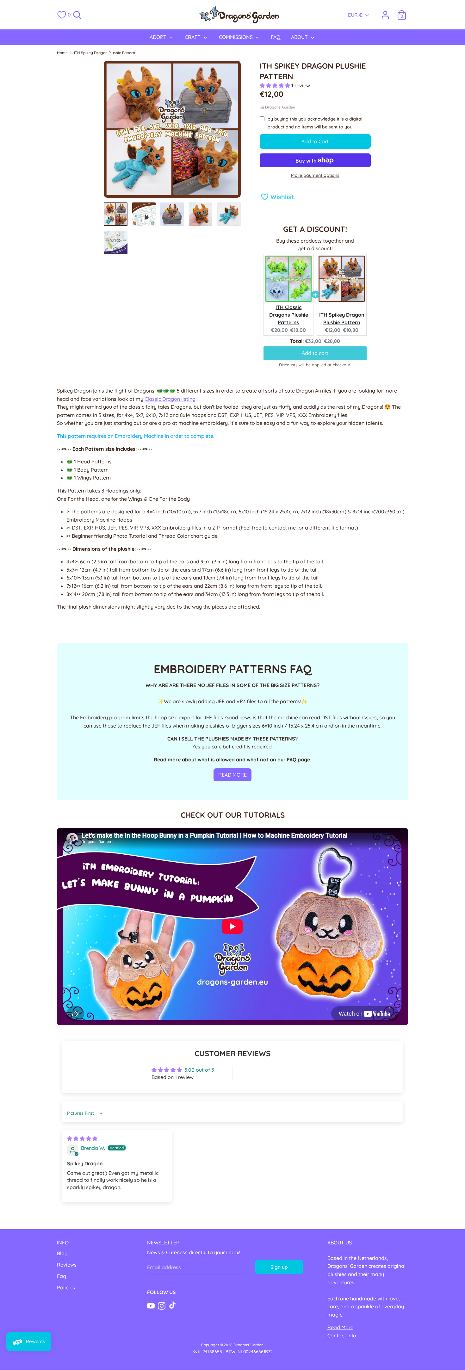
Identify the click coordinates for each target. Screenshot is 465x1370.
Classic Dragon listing (170, 399)
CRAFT (193, 37)
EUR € (355, 15)
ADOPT (159, 37)
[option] (172, 131)
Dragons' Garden (280, 107)
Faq (61, 1276)
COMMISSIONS (236, 37)
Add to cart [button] (315, 353)
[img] (82, 1138)
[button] (275, 85)
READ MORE (232, 775)
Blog (62, 1253)
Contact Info (341, 1335)
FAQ (275, 37)
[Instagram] (161, 1305)
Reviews (67, 1265)
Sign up (279, 1267)
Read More (340, 1327)
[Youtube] (151, 1305)
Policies (66, 1287)
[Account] (385, 12)
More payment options (315, 175)
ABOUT (300, 37)
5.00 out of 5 (199, 1070)
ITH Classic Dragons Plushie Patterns (288, 314)
